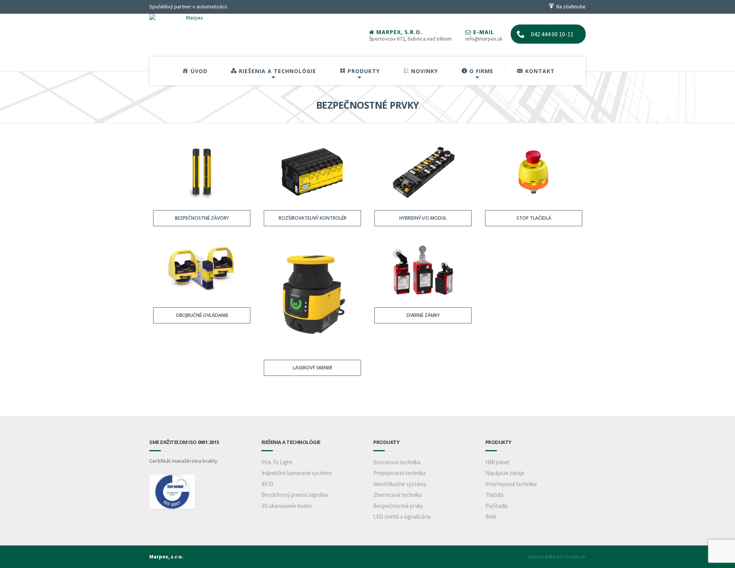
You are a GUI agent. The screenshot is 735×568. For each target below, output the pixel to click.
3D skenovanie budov (286, 505)
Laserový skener (312, 367)
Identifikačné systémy (399, 484)
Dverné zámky (422, 315)
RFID (267, 484)
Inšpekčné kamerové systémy (296, 473)
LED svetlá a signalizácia (402, 516)
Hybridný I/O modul (423, 218)
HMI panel (497, 462)
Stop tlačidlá (533, 218)
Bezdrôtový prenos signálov (294, 494)
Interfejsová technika (511, 484)
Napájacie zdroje (504, 473)
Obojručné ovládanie (201, 315)
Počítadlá (496, 505)
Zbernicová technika (397, 494)
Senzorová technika (396, 462)
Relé (490, 516)
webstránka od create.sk (557, 556)
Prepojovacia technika (399, 473)
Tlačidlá (494, 494)
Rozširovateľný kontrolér (312, 218)
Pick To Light (276, 462)
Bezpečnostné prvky (398, 505)
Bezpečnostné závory (202, 218)
